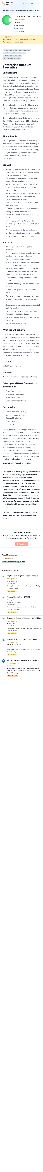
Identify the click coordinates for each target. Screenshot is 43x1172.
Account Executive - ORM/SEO (19, 597)
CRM (36, 586)
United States (18, 28)
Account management (13, 628)
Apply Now (23, 544)
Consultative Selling (23, 607)
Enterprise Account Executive (27, 16)
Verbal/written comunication (12, 58)
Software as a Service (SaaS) (12, 55)
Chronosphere (19, 20)
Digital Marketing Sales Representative (22, 576)
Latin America (11, 668)
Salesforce (21, 53)
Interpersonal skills (24, 50)
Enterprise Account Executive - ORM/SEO (23, 639)
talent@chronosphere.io (21, 459)
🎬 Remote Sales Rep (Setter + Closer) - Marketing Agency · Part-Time (24, 660)
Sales (8, 670)
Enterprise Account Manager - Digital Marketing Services (24, 618)
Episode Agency (13, 663)
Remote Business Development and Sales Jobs (19, 10)
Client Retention (37, 628)
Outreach (21, 670)
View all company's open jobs (13, 562)
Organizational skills (10, 53)
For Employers (28, 3)
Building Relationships (10, 50)
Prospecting (14, 670)
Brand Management (26, 628)
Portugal (36, 668)
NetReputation (12, 579)
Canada (22, 668)
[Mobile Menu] (39, 3)
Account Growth (12, 607)
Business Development (27, 586)
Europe (18, 668)
